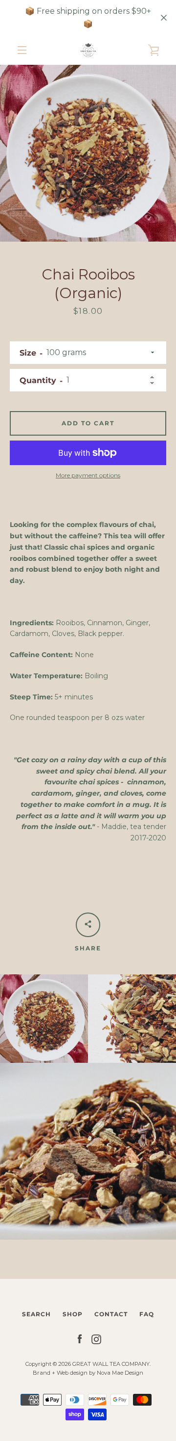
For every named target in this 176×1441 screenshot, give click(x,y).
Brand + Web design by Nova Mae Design (88, 1372)
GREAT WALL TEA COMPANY (111, 1363)
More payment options (88, 475)
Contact (111, 1314)
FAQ (146, 1314)
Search (36, 1314)
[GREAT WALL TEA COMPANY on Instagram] (96, 1338)
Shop (73, 1314)
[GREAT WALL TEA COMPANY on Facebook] (80, 1338)
